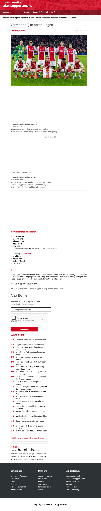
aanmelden (16, 2)
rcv (16, 459)
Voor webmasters (45, 476)
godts (85, 275)
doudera (79, 275)
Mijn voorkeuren (72, 487)
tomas (23, 275)
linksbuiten (27, 456)
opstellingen (15, 275)
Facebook (46, 18)
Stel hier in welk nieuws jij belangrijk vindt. (27, 438)
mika (67, 277)
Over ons (42, 471)
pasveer (83, 277)
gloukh (35, 453)
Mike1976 (27, 254)
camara (20, 453)
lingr (53, 277)
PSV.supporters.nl (72, 481)
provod (18, 279)
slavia (35, 279)
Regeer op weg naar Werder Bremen (30, 345)
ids (42, 453)
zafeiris (56, 279)
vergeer (37, 459)
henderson (19, 277)
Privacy (41, 481)
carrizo (24, 453)
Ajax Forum (15, 479)
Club (46, 12)
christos (62, 275)
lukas (57, 277)
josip (43, 277)
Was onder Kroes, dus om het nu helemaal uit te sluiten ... (37, 249)
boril (45, 275)
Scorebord (63, 18)
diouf (68, 275)
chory (56, 275)
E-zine (31, 18)
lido (22, 456)
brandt (13, 454)
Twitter (38, 18)
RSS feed (72, 18)
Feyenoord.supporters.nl (75, 479)
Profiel (53, 12)
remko (23, 279)
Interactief (37, 12)
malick (62, 277)
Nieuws (18, 12)
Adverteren (42, 484)
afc (27, 275)
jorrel (39, 277)
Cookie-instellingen (73, 490)
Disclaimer (42, 479)
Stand (13, 481)
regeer (19, 459)
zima (62, 279)
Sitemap (69, 484)
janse (44, 453)
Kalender (14, 484)
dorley (72, 275)
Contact (41, 490)
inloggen (6, 2)
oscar (77, 277)
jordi (14, 456)
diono (30, 453)
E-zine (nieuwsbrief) (18, 487)
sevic (25, 459)
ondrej (72, 277)
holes (26, 277)
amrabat (14, 451)
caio (17, 453)
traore (50, 279)
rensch (29, 279)
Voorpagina (7, 12)
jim (29, 277)
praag (13, 279)
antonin (32, 275)
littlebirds (34, 456)
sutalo (40, 279)
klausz (18, 456)
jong (12, 456)
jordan (33, 277)
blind (35, 451)
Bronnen (54, 18)
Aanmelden (15, 476)
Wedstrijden (15, 18)
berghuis (26, 449)
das (27, 453)
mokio (39, 456)
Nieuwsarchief (16, 490)
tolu (29, 459)
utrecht (32, 459)
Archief (6, 18)
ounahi (13, 459)
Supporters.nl (73, 471)
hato (12, 277)
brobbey (50, 275)
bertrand (39, 275)
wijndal (41, 459)
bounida (39, 451)
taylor (45, 279)
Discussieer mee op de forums (24, 232)
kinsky (48, 277)
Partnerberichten (44, 487)
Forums (27, 12)
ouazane (43, 456)
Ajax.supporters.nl (73, 476)
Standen (24, 18)
